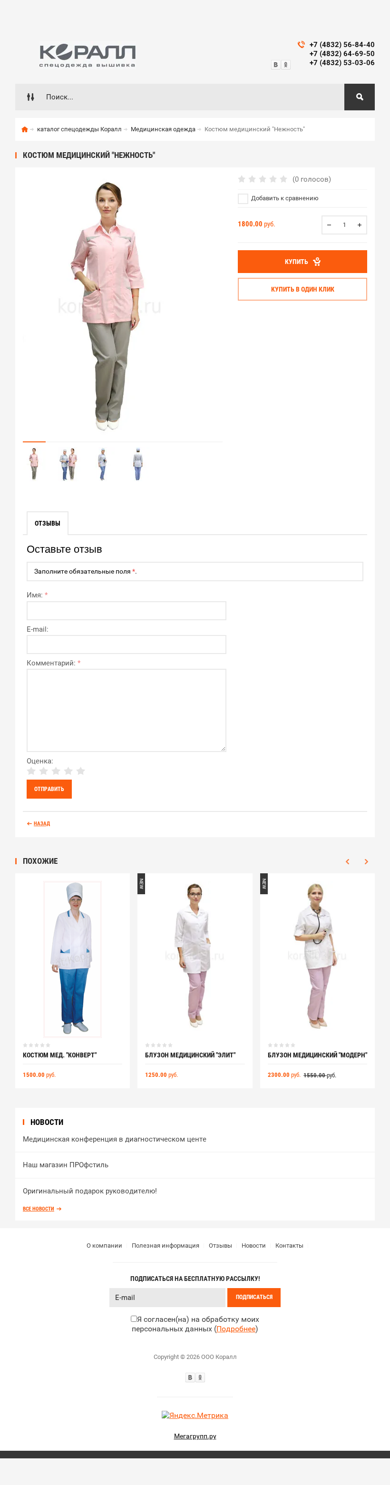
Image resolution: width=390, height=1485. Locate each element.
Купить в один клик (302, 289)
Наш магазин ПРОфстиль (65, 1165)
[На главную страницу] (87, 55)
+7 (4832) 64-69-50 (342, 53)
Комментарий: (53, 663)
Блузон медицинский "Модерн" (317, 1055)
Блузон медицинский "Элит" (190, 1055)
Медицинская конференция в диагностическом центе (114, 1139)
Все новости (38, 1208)
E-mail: (38, 629)
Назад (42, 824)
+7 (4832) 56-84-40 (342, 44)
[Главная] (24, 129)
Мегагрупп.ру (195, 1436)
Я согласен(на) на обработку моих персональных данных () (195, 1324)
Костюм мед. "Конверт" (60, 1055)
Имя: (37, 595)
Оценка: (40, 761)
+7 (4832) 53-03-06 (342, 63)
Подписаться (254, 1297)
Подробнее (235, 1328)
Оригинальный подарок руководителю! (90, 1191)
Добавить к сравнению (284, 198)
